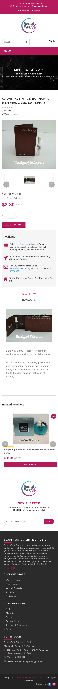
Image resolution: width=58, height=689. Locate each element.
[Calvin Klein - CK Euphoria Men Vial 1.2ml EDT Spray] (29, 144)
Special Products (14, 588)
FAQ (8, 609)
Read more (11, 568)
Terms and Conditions (16, 625)
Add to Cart (13, 225)
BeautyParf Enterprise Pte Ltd (31, 677)
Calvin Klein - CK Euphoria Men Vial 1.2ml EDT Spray (30, 76)
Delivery (10, 617)
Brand (24, 74)
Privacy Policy (12, 621)
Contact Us (11, 629)
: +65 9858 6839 (17, 657)
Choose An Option (12, 194)
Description (29, 294)
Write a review (11, 114)
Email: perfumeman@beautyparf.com (30, 6)
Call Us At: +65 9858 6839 (29, 3)
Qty (3, 216)
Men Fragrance (13, 584)
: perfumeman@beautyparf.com (26, 661)
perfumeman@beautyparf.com (24, 268)
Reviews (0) (29, 300)
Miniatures (11, 596)
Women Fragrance (15, 580)
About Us (10, 613)
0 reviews (6, 111)
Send (48, 522)
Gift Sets (10, 592)
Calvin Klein (36, 74)
